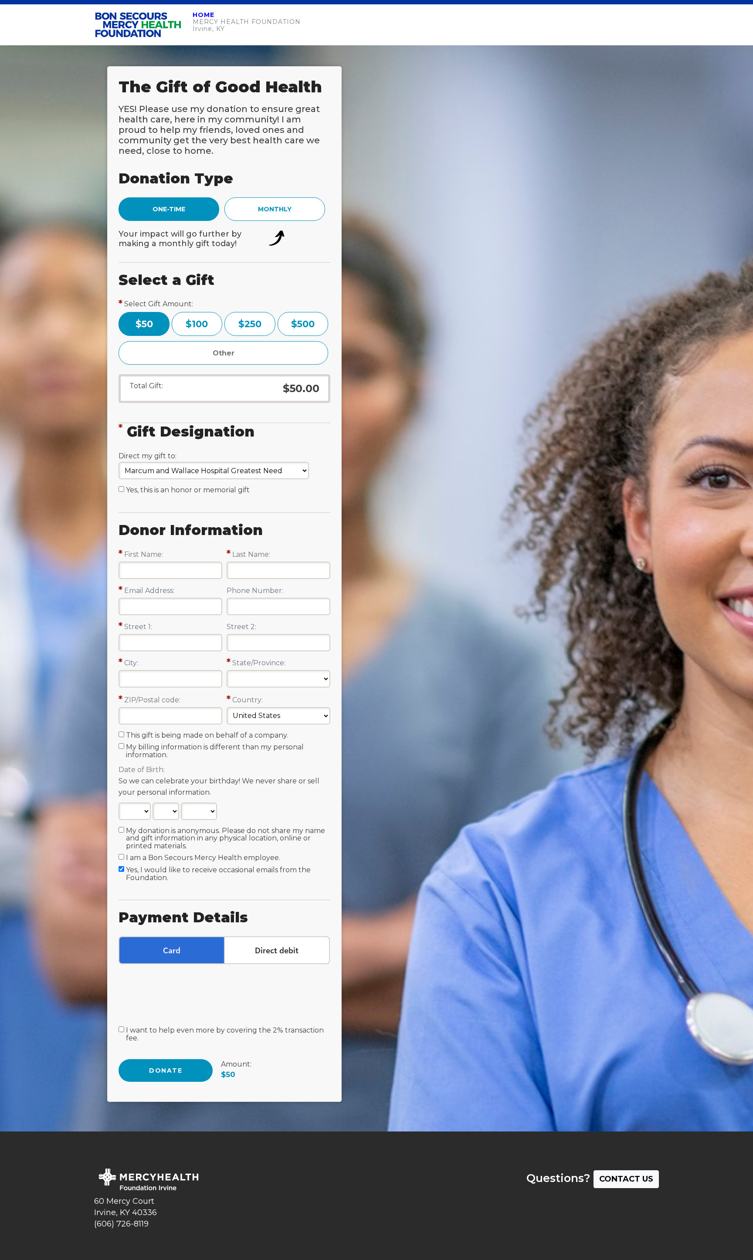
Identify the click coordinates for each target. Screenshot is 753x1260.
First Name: (143, 554)
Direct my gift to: (147, 456)
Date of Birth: (142, 769)
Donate (165, 1070)
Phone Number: (255, 590)
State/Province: (258, 663)
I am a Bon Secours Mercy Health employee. (203, 858)
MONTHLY (275, 209)
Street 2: (241, 627)
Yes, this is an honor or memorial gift (188, 490)
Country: (247, 700)
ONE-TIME (169, 209)
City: (131, 663)
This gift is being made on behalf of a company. (207, 735)
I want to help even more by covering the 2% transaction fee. (225, 1034)
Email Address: (149, 590)
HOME (203, 15)
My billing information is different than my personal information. (215, 751)
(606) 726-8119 (121, 1224)
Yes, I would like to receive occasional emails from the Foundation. (218, 874)
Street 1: (138, 627)
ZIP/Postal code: (152, 700)
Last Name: (251, 554)
